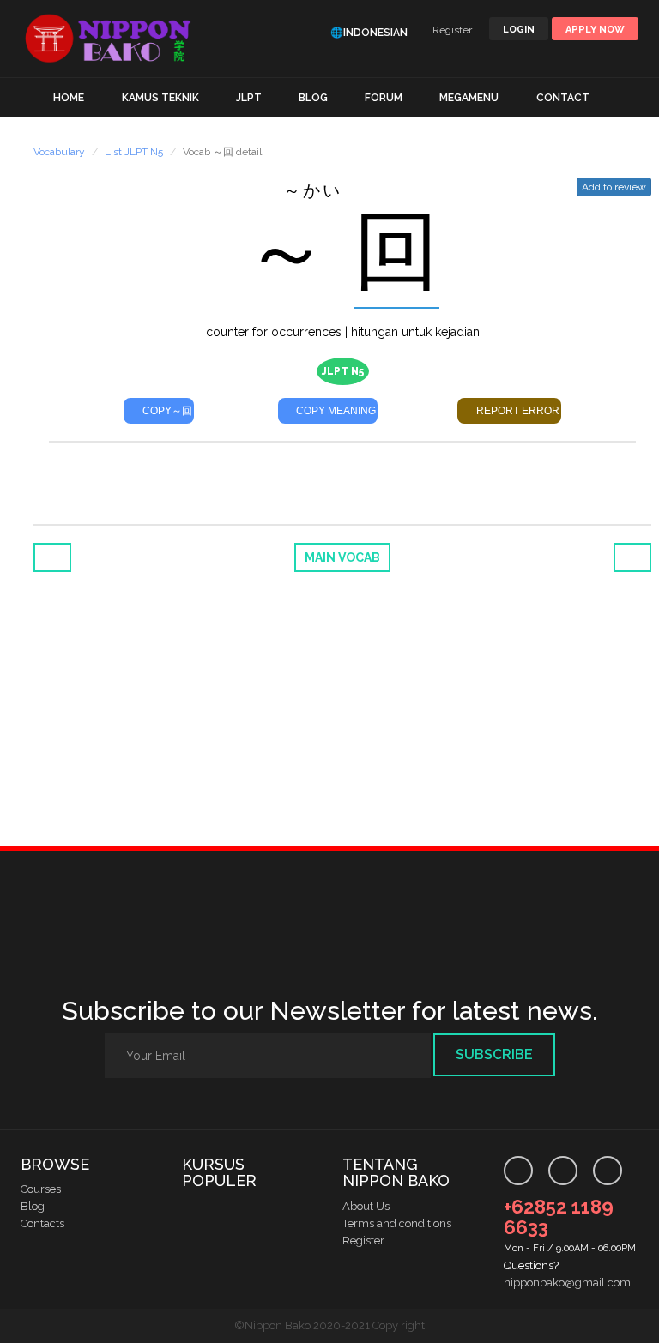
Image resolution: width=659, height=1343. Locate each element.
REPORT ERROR (516, 411)
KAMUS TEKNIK (160, 98)
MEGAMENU (469, 98)
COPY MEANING (334, 411)
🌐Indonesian (369, 33)
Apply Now (595, 29)
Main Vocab (342, 557)
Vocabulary (59, 152)
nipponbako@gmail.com (567, 1282)
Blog (33, 1206)
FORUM (383, 98)
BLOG (313, 98)
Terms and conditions (396, 1223)
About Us (366, 1206)
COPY (166, 411)
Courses (41, 1189)
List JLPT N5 (134, 152)
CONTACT (562, 98)
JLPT (249, 98)
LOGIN (519, 29)
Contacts (42, 1223)
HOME (68, 98)
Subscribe (494, 1054)
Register (452, 30)
